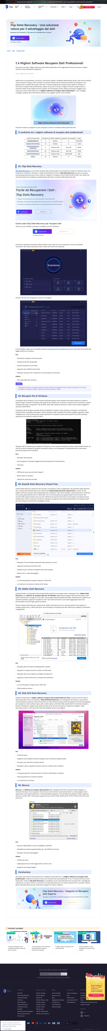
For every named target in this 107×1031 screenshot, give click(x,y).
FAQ (68, 995)
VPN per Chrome (40, 1004)
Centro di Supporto (72, 993)
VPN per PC (39, 997)
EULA (98, 1029)
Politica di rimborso (77, 1029)
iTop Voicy (20, 1000)
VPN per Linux (40, 1009)
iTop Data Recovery (22, 1004)
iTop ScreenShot (21, 1002)
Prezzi (78, 7)
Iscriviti (63, 974)
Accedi (99, 7)
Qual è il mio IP (56, 995)
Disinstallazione (71, 1002)
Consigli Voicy (56, 1002)
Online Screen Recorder (23, 1013)
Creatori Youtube (85, 1004)
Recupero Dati (21, 51)
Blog (13, 51)
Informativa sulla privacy (89, 1029)
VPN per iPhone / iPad (42, 1000)
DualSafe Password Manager (25, 1011)
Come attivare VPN (72, 1000)
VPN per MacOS (40, 995)
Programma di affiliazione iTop (88, 1002)
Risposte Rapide (56, 1007)
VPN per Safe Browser (42, 1011)
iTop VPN (19, 993)
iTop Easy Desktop (22, 997)
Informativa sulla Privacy (9, 1026)
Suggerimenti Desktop (58, 1000)
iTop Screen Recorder (23, 995)
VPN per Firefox (40, 1007)
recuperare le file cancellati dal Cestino (60, 349)
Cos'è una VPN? (56, 993)
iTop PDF (19, 1009)
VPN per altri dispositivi (42, 1013)
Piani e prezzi (21, 1016)
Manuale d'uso (71, 997)
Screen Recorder (56, 1004)
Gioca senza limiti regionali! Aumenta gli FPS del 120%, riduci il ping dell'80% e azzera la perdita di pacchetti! (54, 2)
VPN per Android (40, 1002)
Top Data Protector (22, 1007)
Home (8, 51)
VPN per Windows (41, 993)
